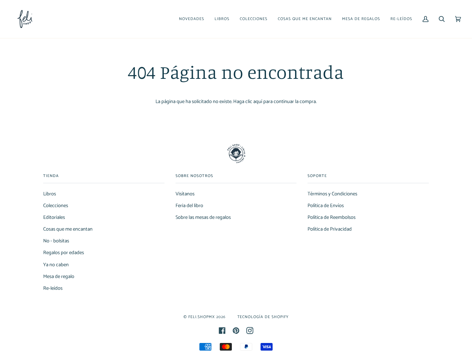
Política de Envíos (326, 206)
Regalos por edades (63, 253)
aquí (257, 102)
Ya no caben (56, 265)
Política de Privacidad (330, 229)
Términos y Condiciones (332, 194)
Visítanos (185, 194)
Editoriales (54, 217)
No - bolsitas (56, 241)
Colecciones (55, 206)
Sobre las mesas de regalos (203, 217)
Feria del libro (189, 206)
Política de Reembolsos (332, 217)
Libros (49, 194)
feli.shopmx (201, 317)
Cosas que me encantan (68, 229)
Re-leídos (53, 288)
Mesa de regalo (58, 276)
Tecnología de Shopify (263, 317)
